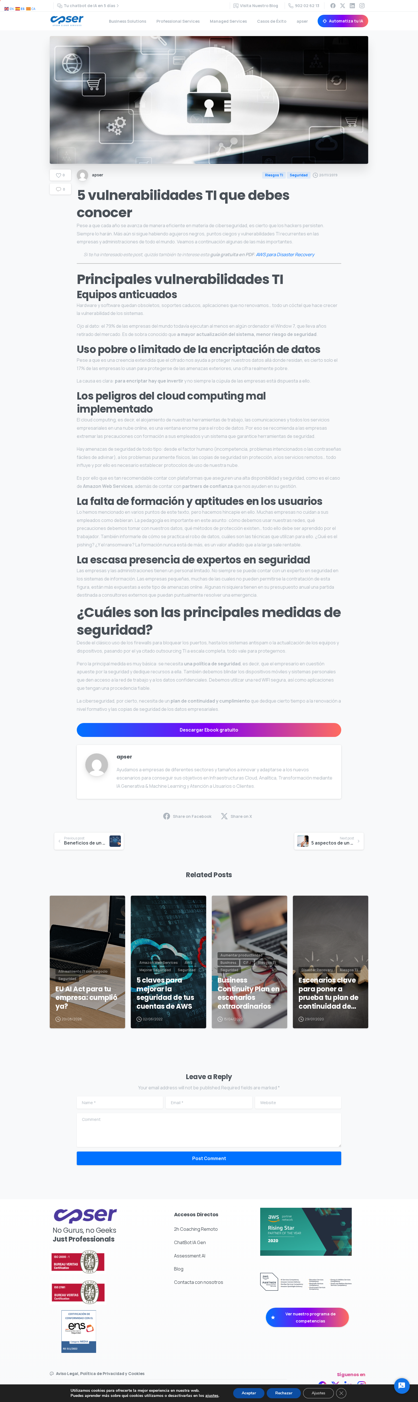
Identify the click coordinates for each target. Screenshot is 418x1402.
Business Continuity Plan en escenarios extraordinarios (249, 993)
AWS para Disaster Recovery (285, 254)
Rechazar (283, 1393)
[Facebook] (333, 5)
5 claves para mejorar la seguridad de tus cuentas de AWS (165, 993)
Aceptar (249, 1393)
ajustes (211, 1395)
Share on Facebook (192, 816)
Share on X (241, 816)
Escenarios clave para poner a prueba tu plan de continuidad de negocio (329, 993)
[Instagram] (362, 5)
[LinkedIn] (352, 5)
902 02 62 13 (307, 5)
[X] (342, 5)
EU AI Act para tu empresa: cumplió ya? (86, 998)
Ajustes (318, 1393)
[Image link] (93, 1262)
